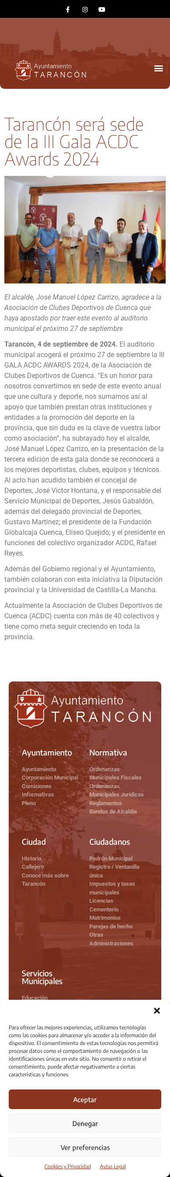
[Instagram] (84, 9)
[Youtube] (102, 9)
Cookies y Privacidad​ (67, 1166)
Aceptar (85, 1099)
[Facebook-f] (67, 9)
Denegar (85, 1123)
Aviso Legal (113, 1166)
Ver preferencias (85, 1147)
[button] (157, 1010)
